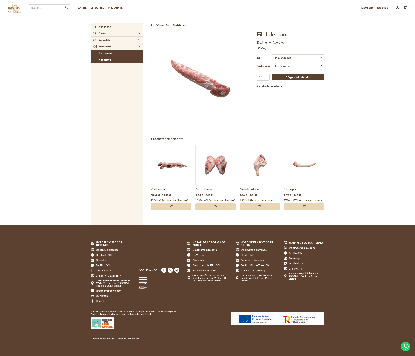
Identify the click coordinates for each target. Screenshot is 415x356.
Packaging (263, 66)
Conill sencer (158, 189)
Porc (168, 25)
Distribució (367, 7)
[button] (405, 346)
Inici (153, 25)
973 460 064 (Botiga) (253, 270)
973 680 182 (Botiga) (204, 270)
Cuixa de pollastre (250, 189)
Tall (259, 57)
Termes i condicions (128, 338)
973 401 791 (295, 268)
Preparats (115, 7)
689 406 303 (103, 270)
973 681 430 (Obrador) (108, 275)
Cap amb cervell (204, 189)
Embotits (97, 7)
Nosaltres (382, 7)
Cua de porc (290, 189)
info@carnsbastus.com (108, 290)
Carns (82, 7)
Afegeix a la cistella (298, 77)
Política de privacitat (102, 338)
